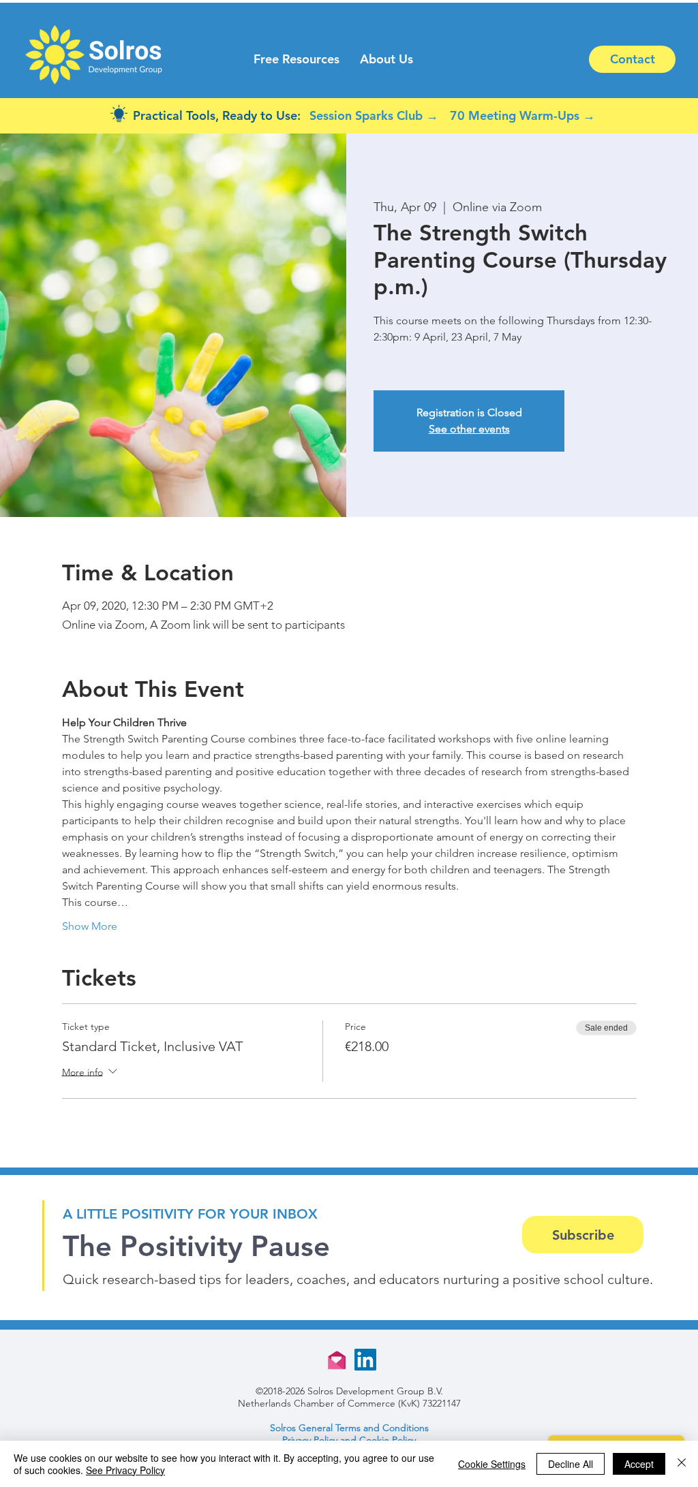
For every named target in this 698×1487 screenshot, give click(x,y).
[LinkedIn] (365, 1360)
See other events (469, 428)
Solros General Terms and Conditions (349, 1428)
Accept (639, 1464)
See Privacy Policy (125, 1470)
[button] (296, 59)
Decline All (570, 1464)
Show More (89, 926)
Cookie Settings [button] (492, 1464)
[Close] (681, 1464)
